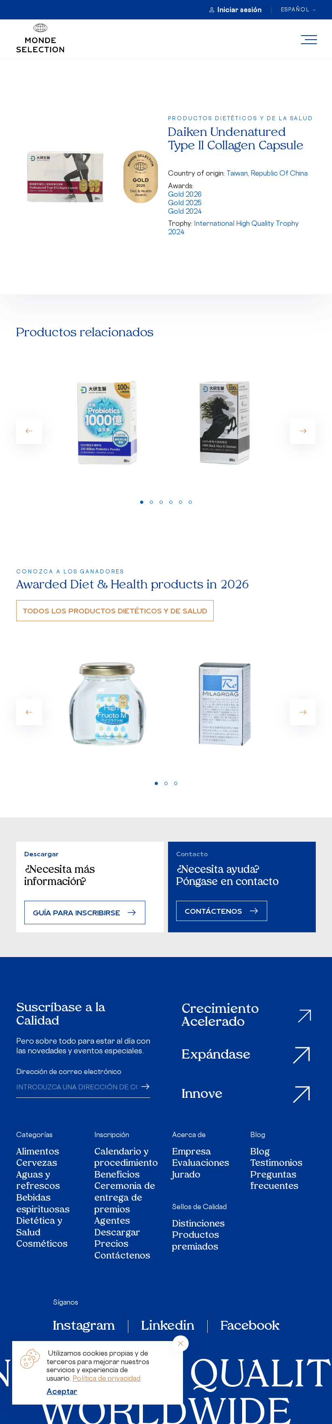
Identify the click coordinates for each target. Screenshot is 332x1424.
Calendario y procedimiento (126, 1158)
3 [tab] (161, 502)
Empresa (191, 1153)
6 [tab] (190, 502)
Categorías (34, 1135)
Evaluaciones (200, 1164)
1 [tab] (141, 502)
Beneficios (117, 1176)
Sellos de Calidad (199, 1207)
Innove (202, 1095)
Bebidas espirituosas (43, 1204)
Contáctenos (122, 1257)
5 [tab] (180, 502)
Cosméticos (42, 1245)
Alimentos (37, 1153)
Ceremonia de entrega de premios (124, 1198)
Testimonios (276, 1164)
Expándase (216, 1055)
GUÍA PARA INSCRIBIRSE (76, 912)
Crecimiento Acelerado (220, 1016)
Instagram (84, 1326)
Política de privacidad (106, 1378)
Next (303, 431)
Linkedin (167, 1326)
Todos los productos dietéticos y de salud (115, 610)
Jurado (186, 1176)
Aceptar (62, 1391)
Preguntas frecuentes (274, 1181)
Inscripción (111, 1135)
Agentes (112, 1222)
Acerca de (189, 1135)
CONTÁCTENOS (213, 911)
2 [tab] (151, 502)
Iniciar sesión (239, 9)
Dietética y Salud (39, 1227)
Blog (257, 1135)
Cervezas (36, 1164)
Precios (111, 1245)
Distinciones (198, 1225)
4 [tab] (170, 502)
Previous (29, 431)
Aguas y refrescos (38, 1181)
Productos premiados (195, 1241)
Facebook (250, 1326)
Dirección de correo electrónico (68, 1071)
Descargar (117, 1233)
